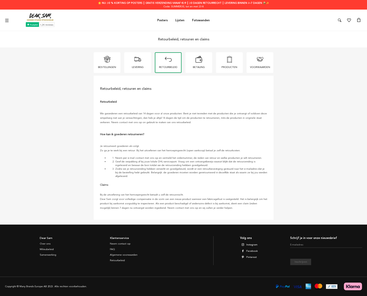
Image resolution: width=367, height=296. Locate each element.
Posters (162, 20)
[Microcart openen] (359, 20)
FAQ (112, 249)
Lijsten (179, 20)
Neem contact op (120, 243)
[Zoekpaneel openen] (339, 20)
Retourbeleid (117, 260)
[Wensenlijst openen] (349, 20)
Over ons (45, 243)
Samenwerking (48, 254)
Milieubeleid (47, 249)
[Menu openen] (7, 20)
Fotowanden (201, 20)
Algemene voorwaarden (123, 254)
